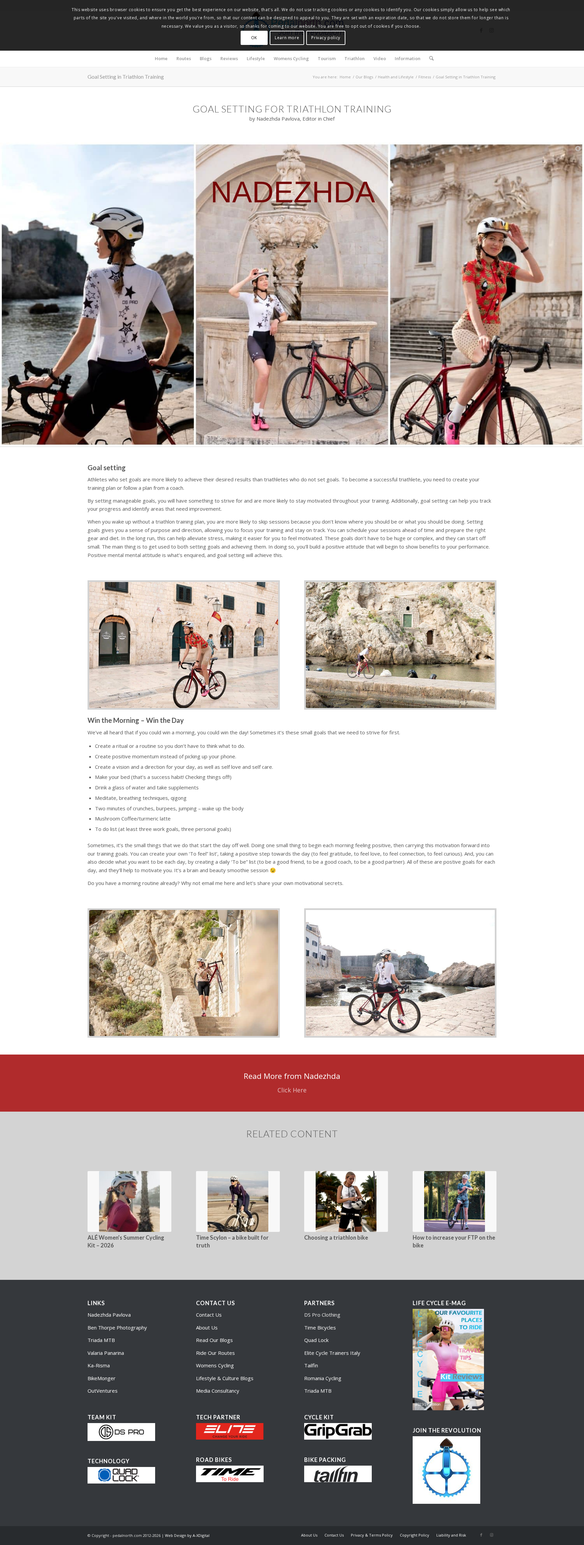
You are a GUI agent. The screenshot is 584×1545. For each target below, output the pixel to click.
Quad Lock (316, 1340)
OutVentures (103, 1390)
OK (254, 38)
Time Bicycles (320, 1327)
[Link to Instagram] (491, 1535)
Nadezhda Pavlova (109, 1314)
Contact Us (209, 1314)
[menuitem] (161, 58)
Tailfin (311, 1365)
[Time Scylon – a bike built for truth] (238, 1201)
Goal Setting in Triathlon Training (126, 76)
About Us (207, 1327)
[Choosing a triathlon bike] (346, 1201)
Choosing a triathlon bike (336, 1237)
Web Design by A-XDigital (187, 1535)
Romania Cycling (322, 1378)
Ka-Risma (99, 1365)
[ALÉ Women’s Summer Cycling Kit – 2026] (129, 1201)
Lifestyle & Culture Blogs (224, 1378)
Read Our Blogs (214, 1340)
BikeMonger (102, 1378)
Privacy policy (325, 38)
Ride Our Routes (215, 1352)
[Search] (429, 58)
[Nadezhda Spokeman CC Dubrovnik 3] (183, 973)
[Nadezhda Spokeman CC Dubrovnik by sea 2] (400, 645)
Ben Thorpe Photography (117, 1327)
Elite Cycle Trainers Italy (332, 1352)
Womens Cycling (215, 1365)
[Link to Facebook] (481, 1535)
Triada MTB (101, 1340)
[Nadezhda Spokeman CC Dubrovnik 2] (183, 645)
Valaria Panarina (106, 1352)
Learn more (287, 38)
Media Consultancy (217, 1390)
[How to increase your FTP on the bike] (454, 1201)
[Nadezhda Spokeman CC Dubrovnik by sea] (400, 973)
